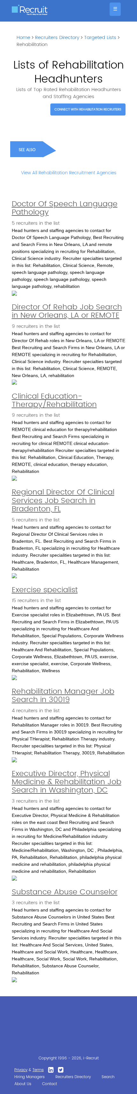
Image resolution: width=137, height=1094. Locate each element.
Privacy (20, 1070)
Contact (49, 1084)
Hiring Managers (29, 1077)
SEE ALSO (27, 150)
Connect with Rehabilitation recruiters (87, 109)
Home (23, 38)
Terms (38, 1070)
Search (108, 1077)
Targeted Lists (100, 38)
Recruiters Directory (57, 38)
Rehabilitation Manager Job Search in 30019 (63, 695)
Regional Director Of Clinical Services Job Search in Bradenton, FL (63, 500)
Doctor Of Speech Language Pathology (65, 208)
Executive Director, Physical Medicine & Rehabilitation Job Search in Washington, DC (66, 782)
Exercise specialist (45, 590)
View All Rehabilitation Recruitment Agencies (68, 172)
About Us (22, 1084)
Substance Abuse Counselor (65, 892)
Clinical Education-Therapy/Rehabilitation (54, 400)
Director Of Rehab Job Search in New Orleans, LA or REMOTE (67, 311)
